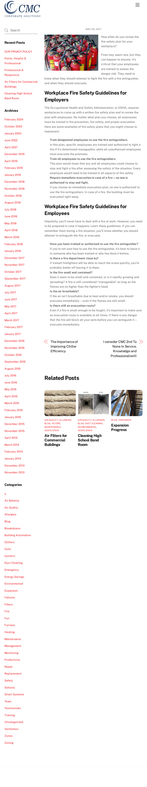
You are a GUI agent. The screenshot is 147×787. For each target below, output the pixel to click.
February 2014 (13, 451)
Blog (47, 423)
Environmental (87, 427)
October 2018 (13, 195)
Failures (9, 597)
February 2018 (13, 244)
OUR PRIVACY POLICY (18, 51)
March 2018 (11, 237)
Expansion (124, 420)
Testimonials (12, 708)
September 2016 (14, 361)
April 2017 (10, 313)
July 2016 (10, 375)
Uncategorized (13, 721)
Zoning (8, 742)
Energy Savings (14, 576)
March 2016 (11, 403)
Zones (8, 735)
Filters (56, 423)
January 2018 (12, 250)
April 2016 (10, 396)
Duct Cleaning (94, 423)
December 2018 (14, 181)
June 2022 (11, 140)
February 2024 (13, 119)
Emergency (11, 569)
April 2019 (10, 161)
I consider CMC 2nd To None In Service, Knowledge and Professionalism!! (120, 349)
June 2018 (10, 216)
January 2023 (13, 133)
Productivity (12, 659)
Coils (7, 549)
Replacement (13, 673)
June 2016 (10, 382)
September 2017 (14, 278)
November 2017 (14, 264)
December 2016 (14, 340)
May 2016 (10, 389)
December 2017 (14, 257)
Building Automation (17, 535)
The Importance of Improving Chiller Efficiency (64, 346)
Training (9, 715)
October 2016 (13, 354)
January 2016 (12, 417)
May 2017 (10, 306)
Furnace (9, 625)
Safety (8, 680)
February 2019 (13, 167)
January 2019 (12, 174)
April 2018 (11, 230)
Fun (6, 618)
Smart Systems (14, 694)
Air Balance (11, 500)
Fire (7, 611)
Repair (8, 666)
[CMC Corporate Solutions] (22, 15)
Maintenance (52, 427)
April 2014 (11, 437)
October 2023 (13, 126)
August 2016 (12, 368)
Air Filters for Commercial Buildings (55, 440)
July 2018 (10, 209)
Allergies (65, 420)
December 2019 (14, 154)
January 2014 (12, 458)
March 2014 (11, 444)
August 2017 (12, 285)
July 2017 (10, 292)
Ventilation (51, 430)
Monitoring (11, 652)
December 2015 (14, 423)
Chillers (9, 542)
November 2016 (14, 347)
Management (12, 645)
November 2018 (14, 188)
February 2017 (13, 327)
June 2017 (10, 299)
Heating (9, 632)
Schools (9, 687)
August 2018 (12, 202)
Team (7, 701)
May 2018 (10, 223)
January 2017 (12, 334)
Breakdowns (12, 528)
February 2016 (13, 410)
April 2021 (10, 147)
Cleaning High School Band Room (89, 440)
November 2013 (14, 472)
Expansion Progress (120, 427)
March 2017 (11, 320)
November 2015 (14, 430)
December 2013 (14, 465)
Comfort (9, 556)
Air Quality (51, 420)
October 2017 (13, 271)
